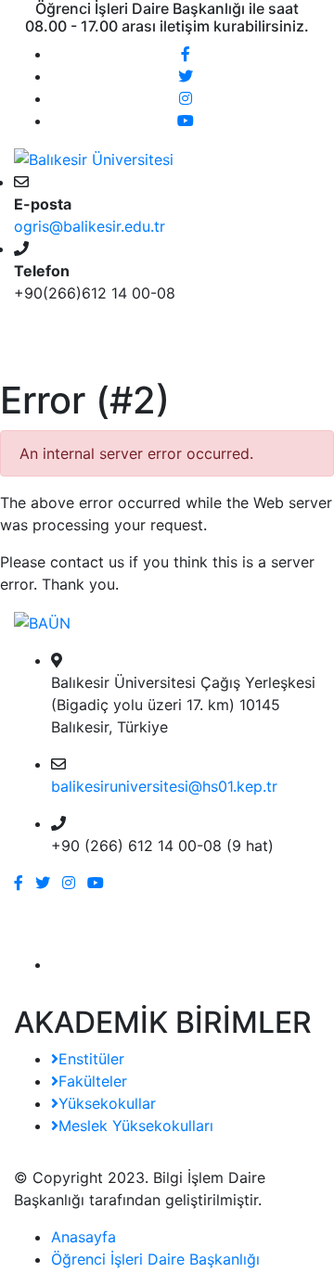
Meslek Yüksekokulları (135, 1125)
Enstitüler (91, 1059)
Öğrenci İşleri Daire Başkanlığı (155, 1259)
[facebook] (185, 54)
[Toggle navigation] (41, 352)
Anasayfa (83, 1237)
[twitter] (185, 76)
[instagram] (185, 98)
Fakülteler (92, 1081)
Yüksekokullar (107, 1103)
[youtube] (185, 120)
